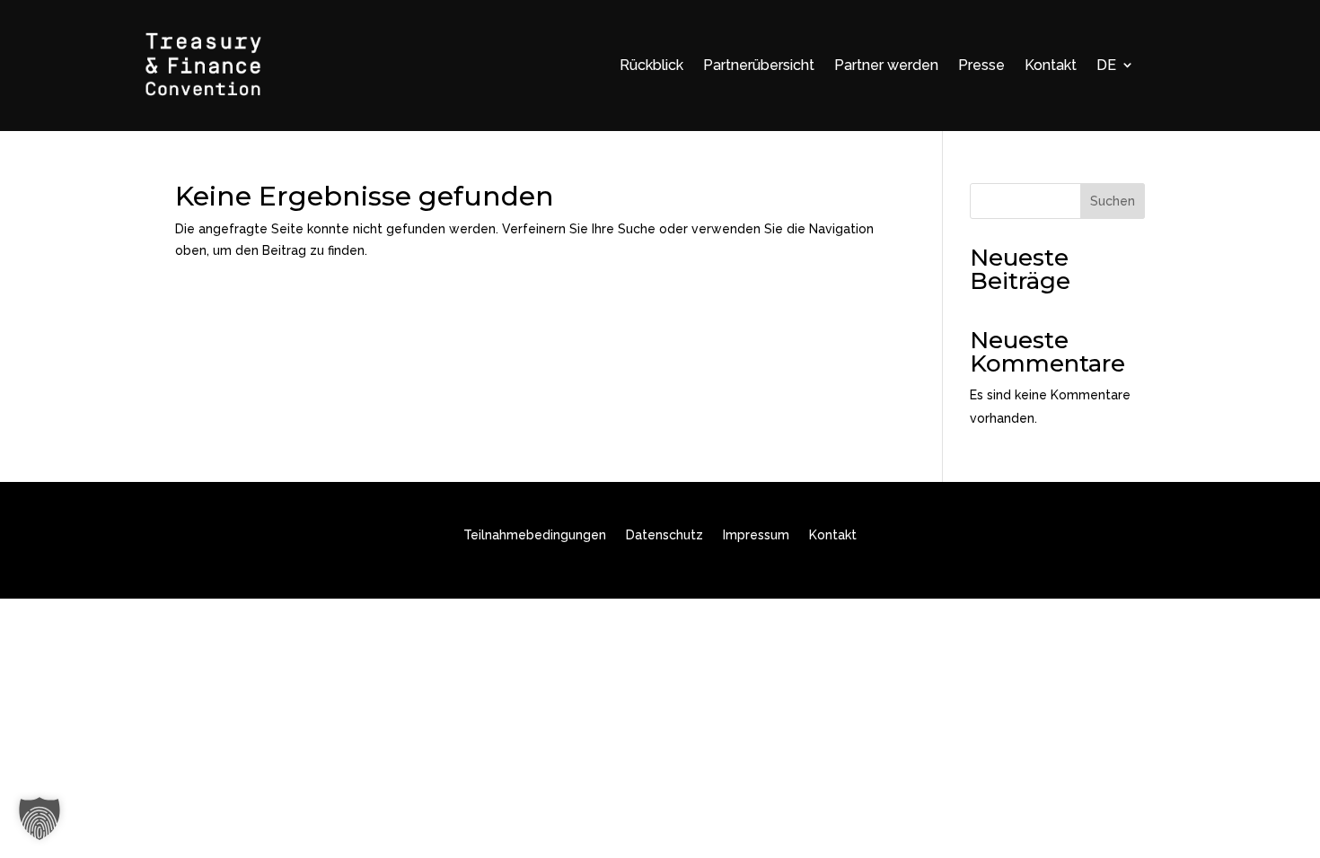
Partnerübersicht (758, 65)
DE (1106, 65)
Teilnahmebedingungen (534, 535)
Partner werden (886, 65)
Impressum (756, 535)
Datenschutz (664, 535)
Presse (981, 65)
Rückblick (651, 65)
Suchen (1112, 201)
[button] (39, 818)
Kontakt (1051, 65)
